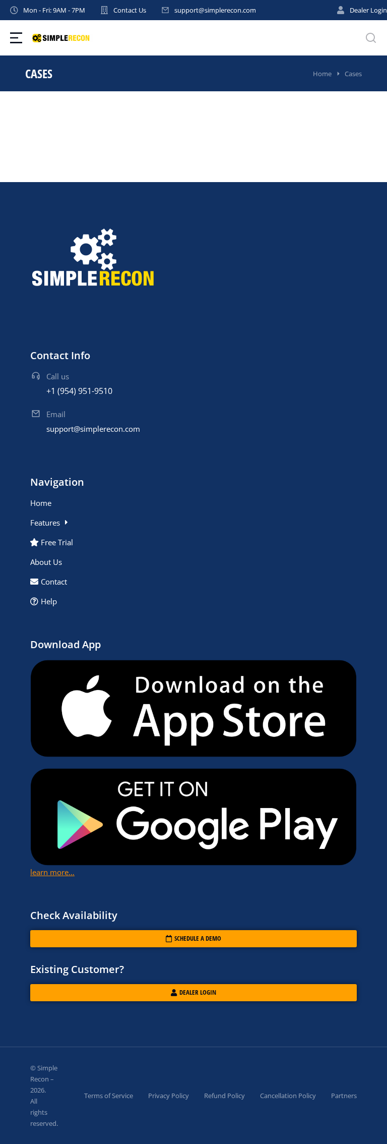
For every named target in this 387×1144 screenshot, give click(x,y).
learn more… (52, 872)
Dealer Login (368, 10)
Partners (344, 1095)
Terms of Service (108, 1095)
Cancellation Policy (288, 1095)
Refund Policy (224, 1095)
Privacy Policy (168, 1095)
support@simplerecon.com (215, 10)
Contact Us (129, 10)
